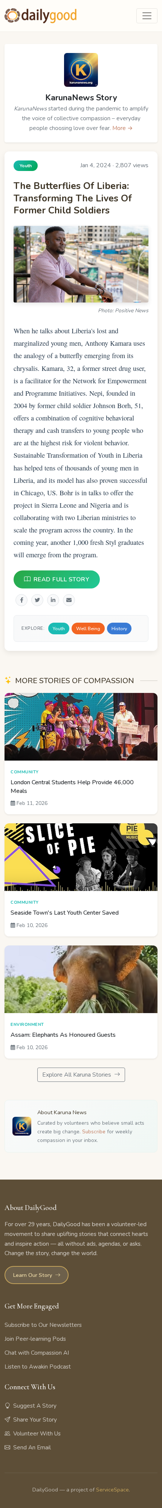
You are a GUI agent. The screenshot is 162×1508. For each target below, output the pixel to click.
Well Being (88, 628)
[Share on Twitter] (37, 600)
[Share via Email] (69, 600)
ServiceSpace (112, 1489)
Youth (59, 628)
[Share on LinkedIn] (53, 600)
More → (122, 128)
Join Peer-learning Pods (35, 1339)
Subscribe (93, 1131)
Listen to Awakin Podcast (38, 1366)
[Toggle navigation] (146, 15)
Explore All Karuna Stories (77, 1075)
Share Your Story (35, 1419)
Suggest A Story (35, 1406)
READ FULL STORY (62, 579)
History (119, 628)
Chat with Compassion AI (37, 1353)
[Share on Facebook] (21, 600)
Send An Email (32, 1447)
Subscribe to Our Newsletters (43, 1325)
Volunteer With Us (37, 1433)
